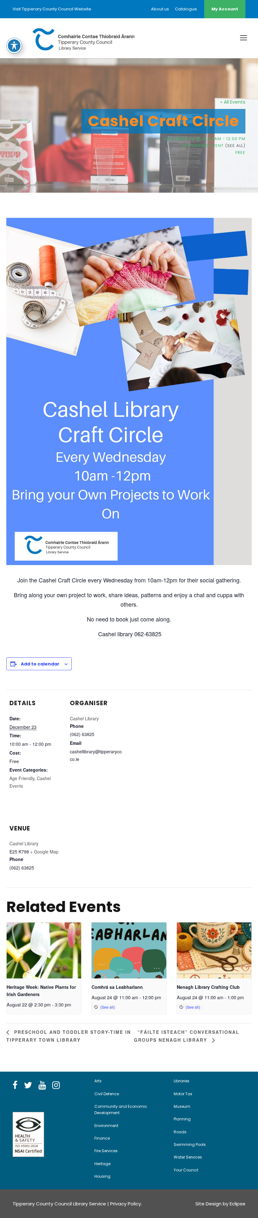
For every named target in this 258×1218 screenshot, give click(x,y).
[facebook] (15, 1085)
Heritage (102, 1163)
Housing (102, 1176)
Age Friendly (21, 778)
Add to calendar (40, 664)
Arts (98, 1081)
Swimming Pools (190, 1144)
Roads (180, 1132)
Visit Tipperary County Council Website (52, 9)
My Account (224, 9)
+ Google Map (44, 851)
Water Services (188, 1157)
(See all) (235, 146)
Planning (182, 1119)
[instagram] (56, 1085)
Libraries (181, 1081)
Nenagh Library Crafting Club (208, 987)
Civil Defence (106, 1093)
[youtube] (42, 1085)
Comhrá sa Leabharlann (117, 987)
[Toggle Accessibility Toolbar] (14, 45)
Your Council (186, 1170)
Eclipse (237, 1203)
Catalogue (186, 9)
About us (160, 9)
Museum (182, 1106)
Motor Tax (183, 1093)
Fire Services (106, 1150)
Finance (102, 1138)
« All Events (232, 102)
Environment (106, 1125)
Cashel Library (84, 718)
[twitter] (28, 1085)
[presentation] (44, 950)
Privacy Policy (125, 1203)
